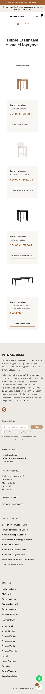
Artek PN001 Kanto (11, 544)
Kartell (5, 656)
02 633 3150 (8, 461)
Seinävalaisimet (9, 609)
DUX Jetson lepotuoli (12, 564)
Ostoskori (11, 2)
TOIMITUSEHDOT (10, 497)
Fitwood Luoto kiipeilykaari (15, 530)
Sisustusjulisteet (10, 676)
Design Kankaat (9, 636)
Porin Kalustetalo (16, 17)
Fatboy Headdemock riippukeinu (18, 559)
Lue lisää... (27, 400)
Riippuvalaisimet (10, 604)
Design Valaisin (9, 651)
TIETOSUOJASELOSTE (13, 504)
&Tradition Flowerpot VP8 (14, 525)
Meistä (26, 2)
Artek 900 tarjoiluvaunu (13, 554)
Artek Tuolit (8, 626)
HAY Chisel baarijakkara (20, 174)
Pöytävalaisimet (9, 599)
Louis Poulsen (9, 661)
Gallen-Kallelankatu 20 (13, 476)
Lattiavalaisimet (9, 589)
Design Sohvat (9, 641)
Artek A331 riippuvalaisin (14, 534)
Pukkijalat (6, 666)
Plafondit (6, 594)
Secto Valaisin (9, 671)
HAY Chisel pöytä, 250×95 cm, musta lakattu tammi (21, 307)
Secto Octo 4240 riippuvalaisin (17, 539)
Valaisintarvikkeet (10, 614)
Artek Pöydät (8, 631)
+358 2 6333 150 (32, 2)
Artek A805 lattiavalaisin (14, 549)
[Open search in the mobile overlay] (5, 17)
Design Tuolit (8, 646)
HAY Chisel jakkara (18, 109)
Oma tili (21, 2)
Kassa (16, 2)
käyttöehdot (27, 432)
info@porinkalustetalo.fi (14, 458)
